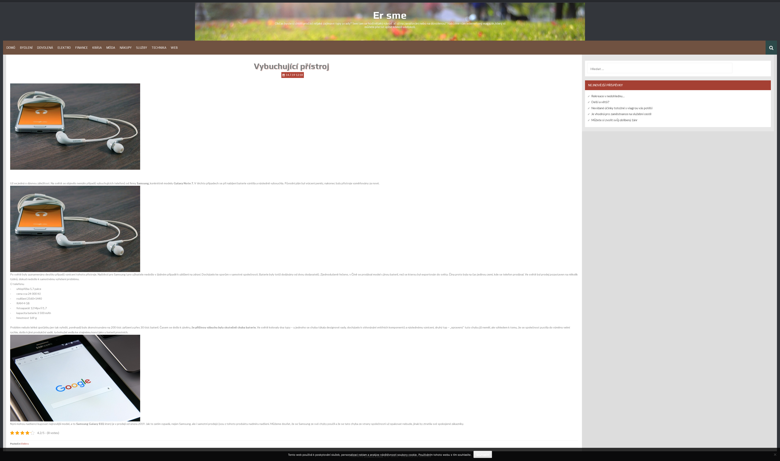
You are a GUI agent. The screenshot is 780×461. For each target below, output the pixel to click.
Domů (10, 47)
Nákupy (126, 47)
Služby (141, 47)
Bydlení (26, 47)
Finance (81, 47)
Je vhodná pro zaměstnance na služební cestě (621, 114)
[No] (775, 454)
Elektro (64, 47)
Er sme (390, 15)
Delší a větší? (600, 102)
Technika (159, 47)
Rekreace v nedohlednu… (608, 96)
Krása (97, 47)
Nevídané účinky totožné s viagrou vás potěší (621, 108)
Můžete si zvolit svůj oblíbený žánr (614, 120)
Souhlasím (482, 454)
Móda (110, 47)
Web (174, 47)
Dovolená (45, 47)
